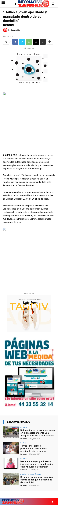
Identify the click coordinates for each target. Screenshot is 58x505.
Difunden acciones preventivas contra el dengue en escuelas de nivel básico (36, 480)
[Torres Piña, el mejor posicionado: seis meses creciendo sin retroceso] (11, 448)
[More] (50, 42)
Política (23, 443)
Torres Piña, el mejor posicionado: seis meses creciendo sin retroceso (33, 448)
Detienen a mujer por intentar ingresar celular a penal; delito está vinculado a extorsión (36, 464)
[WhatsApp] (29, 42)
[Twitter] (22, 42)
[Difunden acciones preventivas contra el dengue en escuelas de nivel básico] (11, 479)
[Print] (43, 42)
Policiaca (8, 25)
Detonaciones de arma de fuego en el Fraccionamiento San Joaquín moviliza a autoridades (37, 433)
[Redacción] (5, 30)
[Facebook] (15, 4)
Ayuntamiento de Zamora (30, 474)
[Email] (36, 42)
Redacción (15, 30)
